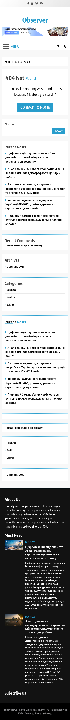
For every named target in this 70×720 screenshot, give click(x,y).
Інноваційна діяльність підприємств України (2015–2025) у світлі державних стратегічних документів (30, 204)
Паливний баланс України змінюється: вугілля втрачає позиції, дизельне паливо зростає (33, 220)
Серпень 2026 (15, 266)
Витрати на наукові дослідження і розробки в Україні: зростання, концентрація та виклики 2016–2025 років (35, 188)
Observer (35, 20)
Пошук (9, 124)
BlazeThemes (45, 713)
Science (10, 304)
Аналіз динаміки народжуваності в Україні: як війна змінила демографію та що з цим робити (35, 173)
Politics (11, 297)
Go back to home (35, 107)
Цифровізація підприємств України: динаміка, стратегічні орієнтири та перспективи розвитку (30, 157)
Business (11, 290)
